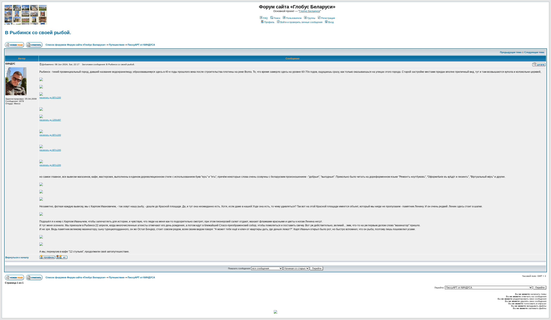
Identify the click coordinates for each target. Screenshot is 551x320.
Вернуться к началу (17, 257)
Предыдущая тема (510, 52)
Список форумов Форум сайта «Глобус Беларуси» (75, 44)
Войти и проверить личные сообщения (301, 22)
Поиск (277, 18)
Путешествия (116, 44)
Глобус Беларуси (309, 11)
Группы (311, 18)
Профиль (269, 22)
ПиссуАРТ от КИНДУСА (141, 44)
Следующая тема (534, 52)
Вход (331, 22)
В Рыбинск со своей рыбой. (38, 32)
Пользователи (294, 18)
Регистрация (328, 18)
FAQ (265, 18)
